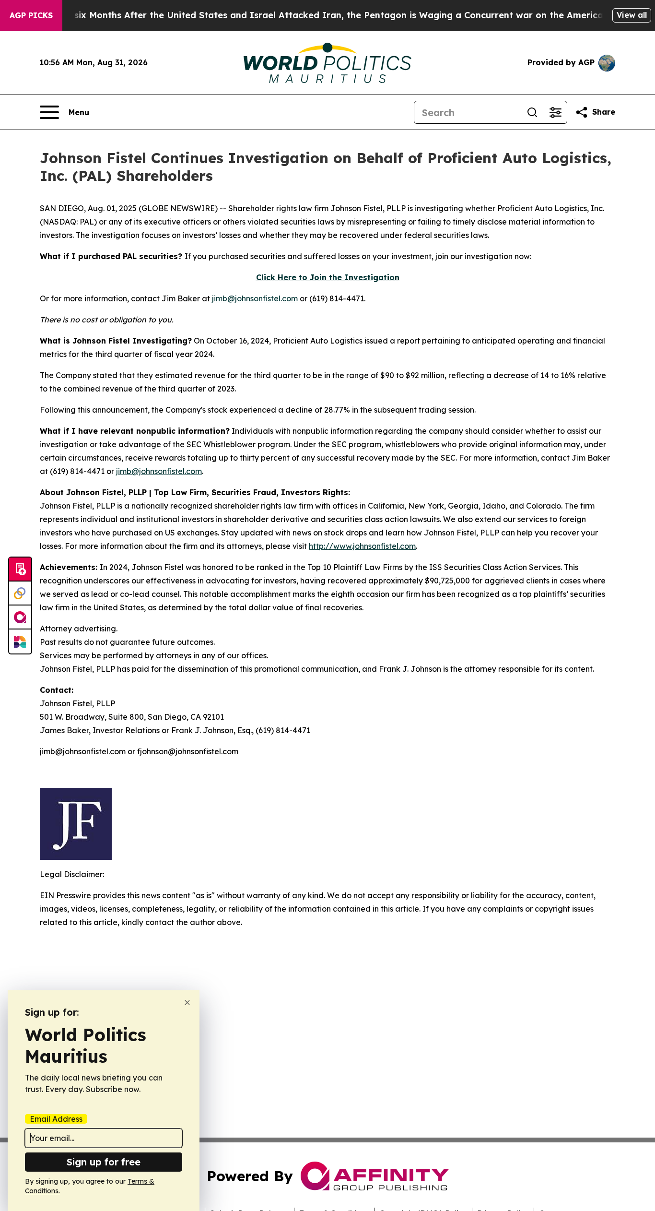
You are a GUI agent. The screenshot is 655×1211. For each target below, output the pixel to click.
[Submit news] (20, 570)
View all (632, 15)
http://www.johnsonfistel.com (362, 546)
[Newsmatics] (20, 641)
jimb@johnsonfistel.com (255, 298)
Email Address (56, 1119)
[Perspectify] (20, 594)
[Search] (532, 112)
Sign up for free (103, 1162)
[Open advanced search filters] (555, 112)
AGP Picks (31, 15)
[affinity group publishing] (20, 617)
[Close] (187, 1002)
